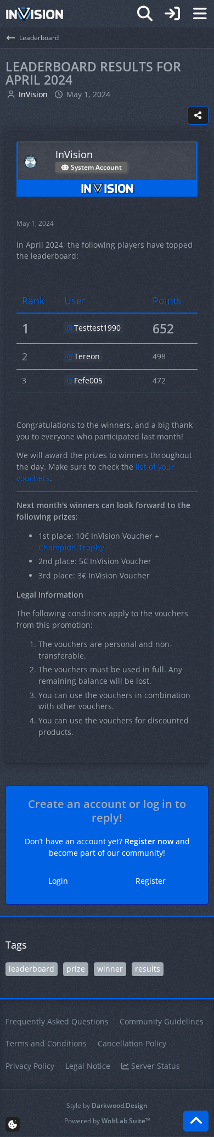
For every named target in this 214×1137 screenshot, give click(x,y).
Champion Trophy (71, 547)
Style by (107, 1105)
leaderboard (31, 968)
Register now (149, 841)
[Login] (172, 13)
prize (75, 968)
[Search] (145, 14)
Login (58, 881)
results (147, 968)
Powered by (107, 1120)
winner (110, 968)
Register (151, 881)
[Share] (198, 115)
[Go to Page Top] (196, 1121)
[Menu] (200, 14)
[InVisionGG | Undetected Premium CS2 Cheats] (34, 14)
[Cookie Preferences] (12, 1124)
